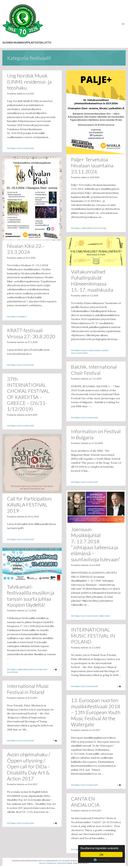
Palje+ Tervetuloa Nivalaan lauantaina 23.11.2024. (92, 165)
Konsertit (22, 317)
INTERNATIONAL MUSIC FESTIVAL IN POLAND (93, 635)
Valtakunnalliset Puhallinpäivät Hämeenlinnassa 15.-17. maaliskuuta (92, 280)
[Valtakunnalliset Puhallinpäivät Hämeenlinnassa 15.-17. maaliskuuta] (96, 251)
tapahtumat (104, 616)
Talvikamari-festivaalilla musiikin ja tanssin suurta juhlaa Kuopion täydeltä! (30, 596)
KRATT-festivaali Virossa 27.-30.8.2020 (31, 333)
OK (101, 854)
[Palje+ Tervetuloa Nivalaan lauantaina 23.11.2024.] (96, 112)
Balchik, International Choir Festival (94, 370)
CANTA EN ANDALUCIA (85, 802)
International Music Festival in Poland (28, 689)
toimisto (21, 342)
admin (19, 93)
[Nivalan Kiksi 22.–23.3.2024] (32, 199)
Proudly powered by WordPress (52, 863)
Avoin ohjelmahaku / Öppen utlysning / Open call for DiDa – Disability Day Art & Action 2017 (28, 766)
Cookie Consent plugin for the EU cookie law (101, 860)
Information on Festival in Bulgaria (96, 434)
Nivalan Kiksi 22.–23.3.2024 (26, 249)
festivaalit (12, 148)
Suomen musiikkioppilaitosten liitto (26, 42)
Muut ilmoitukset (25, 148)
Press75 (85, 863)
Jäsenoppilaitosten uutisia (93, 228)
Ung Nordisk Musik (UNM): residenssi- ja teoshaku (29, 81)
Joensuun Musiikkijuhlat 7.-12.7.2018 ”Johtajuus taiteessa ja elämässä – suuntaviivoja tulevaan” (95, 544)
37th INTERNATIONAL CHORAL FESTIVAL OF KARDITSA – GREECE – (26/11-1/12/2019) (28, 394)
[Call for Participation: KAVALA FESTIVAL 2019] (32, 463)
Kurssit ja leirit (101, 350)
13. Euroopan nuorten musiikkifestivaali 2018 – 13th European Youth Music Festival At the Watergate (95, 712)
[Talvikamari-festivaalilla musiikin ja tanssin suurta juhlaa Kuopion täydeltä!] (32, 564)
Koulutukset (87, 350)
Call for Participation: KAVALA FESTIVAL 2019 (29, 504)
